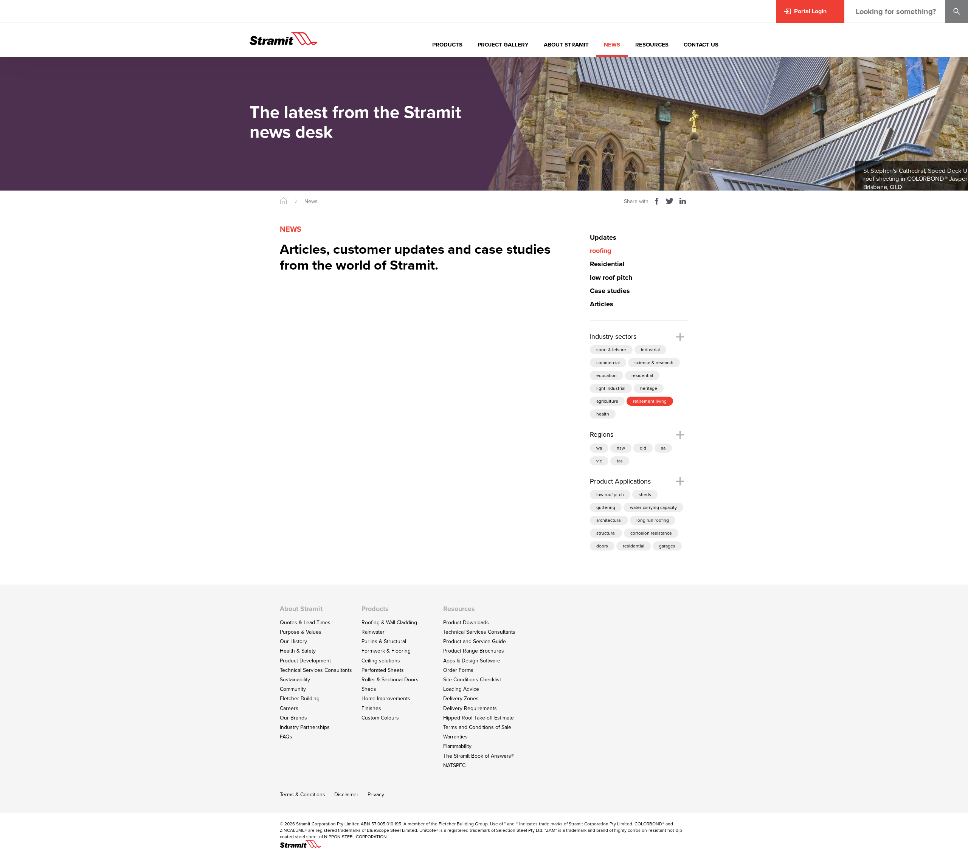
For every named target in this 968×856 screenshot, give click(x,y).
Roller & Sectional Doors (390, 680)
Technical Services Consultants (316, 670)
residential (642, 375)
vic (599, 460)
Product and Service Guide (474, 641)
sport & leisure (611, 349)
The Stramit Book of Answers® (478, 756)
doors (602, 546)
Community (293, 689)
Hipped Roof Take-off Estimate (478, 718)
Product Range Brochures (473, 651)
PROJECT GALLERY (503, 44)
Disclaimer (346, 795)
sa (663, 448)
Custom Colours (380, 718)
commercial (608, 362)
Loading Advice (461, 689)
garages (667, 546)
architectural (609, 520)
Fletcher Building (300, 698)
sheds (645, 494)
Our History (293, 641)
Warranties (455, 737)
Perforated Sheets (382, 670)
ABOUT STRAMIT (566, 44)
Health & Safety (298, 651)
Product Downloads (466, 622)
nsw (621, 448)
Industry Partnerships (305, 727)
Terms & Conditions (302, 795)
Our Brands (293, 718)
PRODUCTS (447, 44)
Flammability (457, 746)
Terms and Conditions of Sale (477, 727)
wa (599, 448)
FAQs (286, 737)
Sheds (368, 689)
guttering (605, 507)
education (606, 375)
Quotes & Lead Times (305, 622)
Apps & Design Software (471, 661)
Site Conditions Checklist (472, 680)
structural (606, 533)
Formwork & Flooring (386, 651)
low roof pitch (610, 494)
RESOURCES (652, 44)
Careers (289, 708)
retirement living (650, 401)
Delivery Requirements (470, 708)
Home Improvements (385, 698)
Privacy (376, 795)
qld (643, 448)
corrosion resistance (651, 533)
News (311, 201)
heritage (648, 388)
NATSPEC (454, 765)
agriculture (607, 401)
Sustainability (295, 680)
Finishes (371, 708)
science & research (653, 362)
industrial (650, 349)
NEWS (612, 44)
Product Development (305, 661)
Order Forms (458, 670)
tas (620, 460)
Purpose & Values (300, 632)
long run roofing (652, 520)
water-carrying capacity (653, 507)
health (602, 414)
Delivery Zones (461, 698)
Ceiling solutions (380, 661)
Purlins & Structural (383, 641)
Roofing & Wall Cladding (389, 622)
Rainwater (373, 632)
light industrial (610, 388)
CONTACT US (701, 44)
